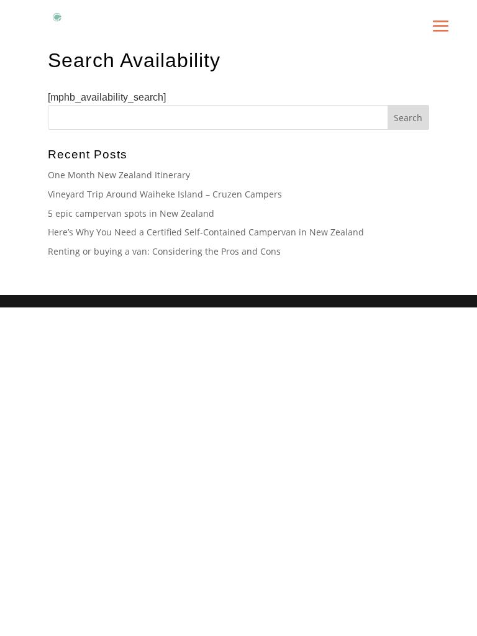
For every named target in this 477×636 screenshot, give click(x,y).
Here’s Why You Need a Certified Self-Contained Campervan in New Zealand (206, 232)
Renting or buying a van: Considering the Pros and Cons (164, 251)
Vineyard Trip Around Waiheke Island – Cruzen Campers (165, 194)
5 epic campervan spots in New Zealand (131, 213)
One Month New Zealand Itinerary (119, 175)
